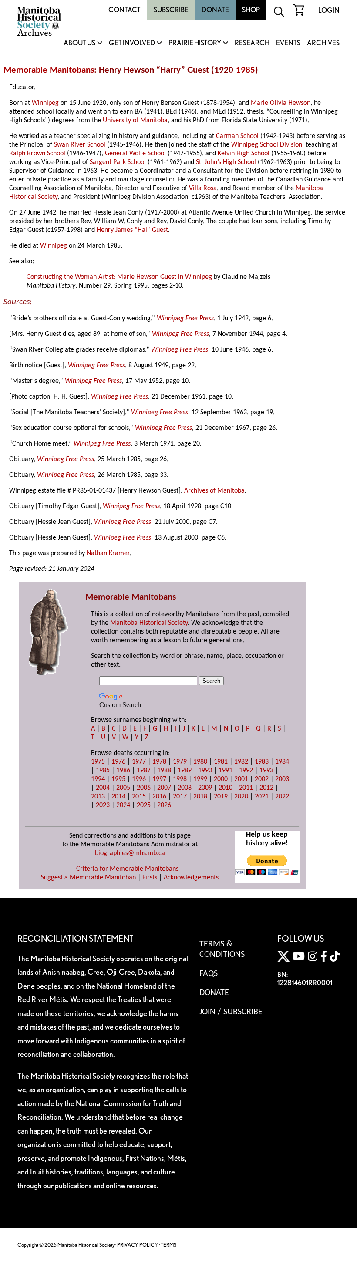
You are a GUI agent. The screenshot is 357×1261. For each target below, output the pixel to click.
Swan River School (79, 144)
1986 (123, 770)
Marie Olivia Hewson (280, 103)
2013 (98, 796)
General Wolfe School (135, 153)
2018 (200, 796)
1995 (118, 779)
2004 (103, 788)
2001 (241, 779)
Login (329, 10)
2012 (266, 788)
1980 (200, 761)
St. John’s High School (226, 162)
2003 (282, 779)
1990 (205, 770)
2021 (262, 796)
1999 (200, 779)
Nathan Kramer (108, 553)
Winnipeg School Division (266, 144)
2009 (205, 788)
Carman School (237, 136)
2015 (139, 796)
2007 (164, 788)
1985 (245, 70)
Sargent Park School (118, 162)
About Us (79, 43)
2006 (144, 788)
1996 (139, 779)
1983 (262, 761)
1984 (282, 761)
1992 (246, 770)
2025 (144, 805)
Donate (215, 10)
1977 (139, 761)
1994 (98, 779)
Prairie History (194, 43)
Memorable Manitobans (48, 70)
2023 (103, 805)
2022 (282, 796)
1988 (164, 770)
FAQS (208, 973)
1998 (180, 779)
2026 (164, 805)
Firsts (149, 877)
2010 (225, 788)
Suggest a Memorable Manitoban (88, 877)
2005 (123, 788)
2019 (221, 796)
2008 (185, 788)
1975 (98, 761)
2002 (262, 779)
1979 (180, 761)
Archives (323, 43)
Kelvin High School (243, 153)
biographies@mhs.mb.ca (130, 853)
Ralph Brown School (37, 153)
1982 (241, 761)
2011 (246, 788)
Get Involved (132, 43)
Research (252, 43)
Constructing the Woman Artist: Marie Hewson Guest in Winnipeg (119, 277)
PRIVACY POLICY (137, 1244)
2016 (159, 796)
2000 (221, 779)
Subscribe (171, 10)
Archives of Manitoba (214, 490)
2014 (118, 796)
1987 (144, 770)
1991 (225, 770)
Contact (124, 10)
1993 (266, 770)
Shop (251, 10)
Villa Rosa (203, 188)
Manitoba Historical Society (149, 623)
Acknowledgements (191, 877)
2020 (241, 796)
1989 (185, 770)
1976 (118, 761)
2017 (180, 796)
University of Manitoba (135, 120)
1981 (221, 761)
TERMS (168, 1244)
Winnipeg (45, 103)
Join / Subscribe (231, 1012)
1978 (159, 761)
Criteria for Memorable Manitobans (127, 868)
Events (288, 43)
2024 (123, 805)
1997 (159, 779)
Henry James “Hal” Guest (132, 230)
